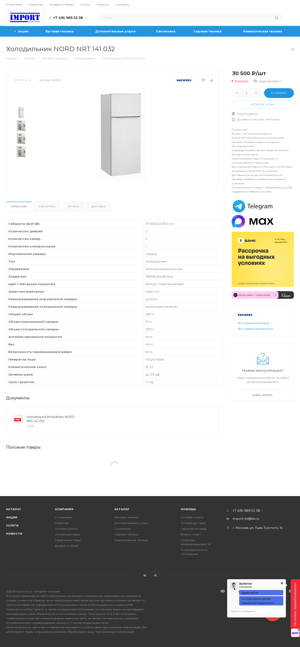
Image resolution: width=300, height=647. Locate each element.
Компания (64, 509)
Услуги (12, 525)
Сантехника (122, 528)
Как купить (47, 206)
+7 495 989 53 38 (68, 18)
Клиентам (62, 523)
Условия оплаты (66, 528)
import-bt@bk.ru (246, 519)
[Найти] (277, 17)
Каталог (13, 509)
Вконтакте (144, 575)
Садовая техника (126, 534)
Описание (19, 206)
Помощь (188, 509)
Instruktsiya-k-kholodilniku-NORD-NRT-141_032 (51, 419)
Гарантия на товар (68, 540)
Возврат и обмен (67, 545)
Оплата (73, 206)
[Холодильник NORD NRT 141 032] (122, 134)
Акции (11, 517)
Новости (14, 533)
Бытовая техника (126, 517)
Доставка (98, 206)
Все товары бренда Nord (255, 328)
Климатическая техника (131, 540)
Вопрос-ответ (191, 534)
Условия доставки (67, 534)
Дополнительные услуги (131, 523)
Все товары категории (253, 323)
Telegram (155, 575)
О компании (63, 517)
